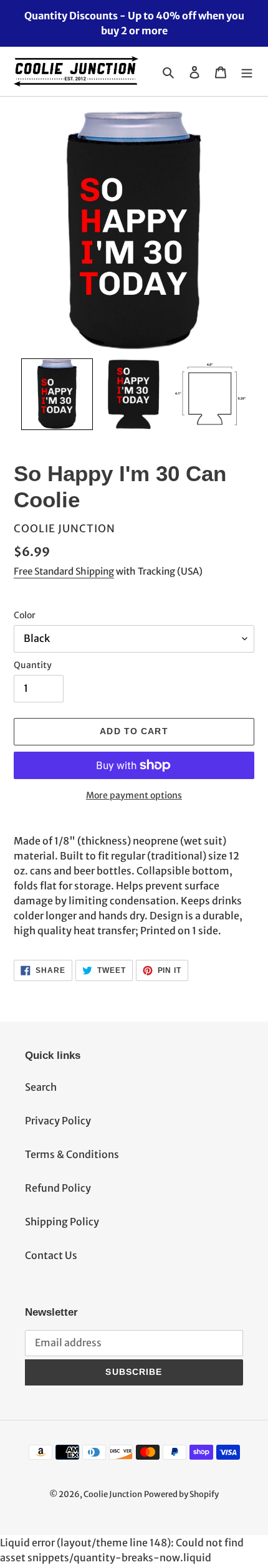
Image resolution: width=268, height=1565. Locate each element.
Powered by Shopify (181, 1494)
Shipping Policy (62, 1221)
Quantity (33, 665)
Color (25, 615)
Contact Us (51, 1255)
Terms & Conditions (72, 1154)
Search (41, 1087)
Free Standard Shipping (64, 571)
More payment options (134, 795)
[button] (57, 394)
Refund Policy (58, 1188)
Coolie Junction (113, 1494)
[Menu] (247, 71)
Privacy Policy (58, 1120)
